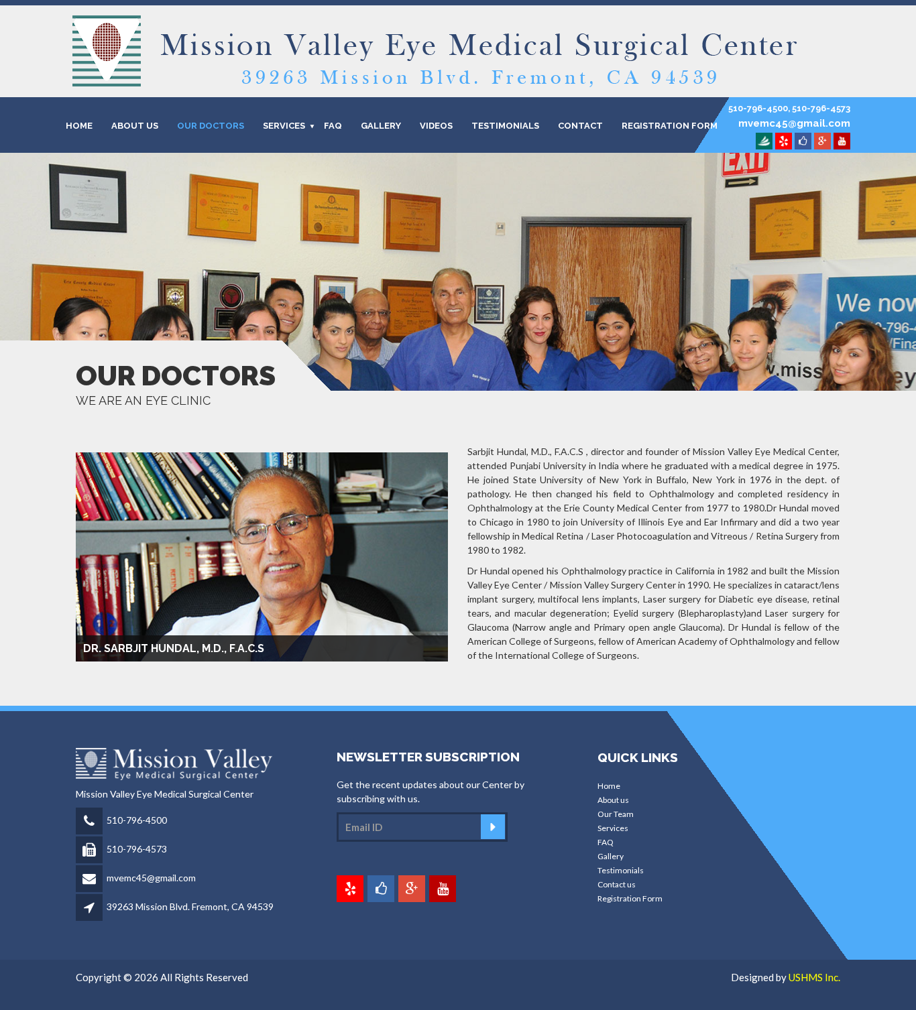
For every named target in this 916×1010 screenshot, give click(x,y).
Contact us (616, 884)
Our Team (615, 814)
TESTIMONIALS (505, 125)
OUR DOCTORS (210, 125)
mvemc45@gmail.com (151, 877)
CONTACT (580, 125)
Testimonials (620, 870)
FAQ (333, 125)
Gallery (610, 856)
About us (613, 800)
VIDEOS (436, 125)
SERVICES (284, 125)
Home (608, 786)
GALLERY (381, 125)
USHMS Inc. (814, 977)
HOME (79, 125)
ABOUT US (134, 125)
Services (612, 828)
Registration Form (670, 125)
